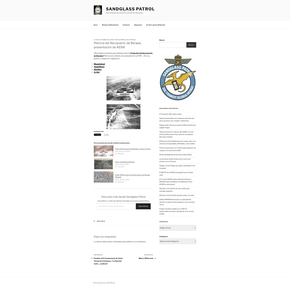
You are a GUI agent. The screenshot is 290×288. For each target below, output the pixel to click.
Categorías (163, 236)
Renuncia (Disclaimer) (110, 25)
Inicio (96, 25)
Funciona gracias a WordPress (104, 283)
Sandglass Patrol (130, 8)
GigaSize (98, 69)
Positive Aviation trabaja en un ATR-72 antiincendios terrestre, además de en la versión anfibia (176, 211)
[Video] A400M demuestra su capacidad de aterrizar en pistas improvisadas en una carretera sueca (177, 201)
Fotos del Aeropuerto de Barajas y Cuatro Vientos (133, 149)
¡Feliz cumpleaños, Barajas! (125, 162)
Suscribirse (143, 206)
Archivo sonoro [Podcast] (155, 25)
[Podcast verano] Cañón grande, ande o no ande (176, 195)
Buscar (162, 40)
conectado (117, 242)
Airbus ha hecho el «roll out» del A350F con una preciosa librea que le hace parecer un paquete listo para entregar (176, 134)
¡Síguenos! (138, 25)
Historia (101, 221)
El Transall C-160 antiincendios (170, 114)
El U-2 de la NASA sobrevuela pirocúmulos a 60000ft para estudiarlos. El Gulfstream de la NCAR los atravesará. (175, 181)
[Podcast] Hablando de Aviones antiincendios (175, 155)
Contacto (126, 25)
